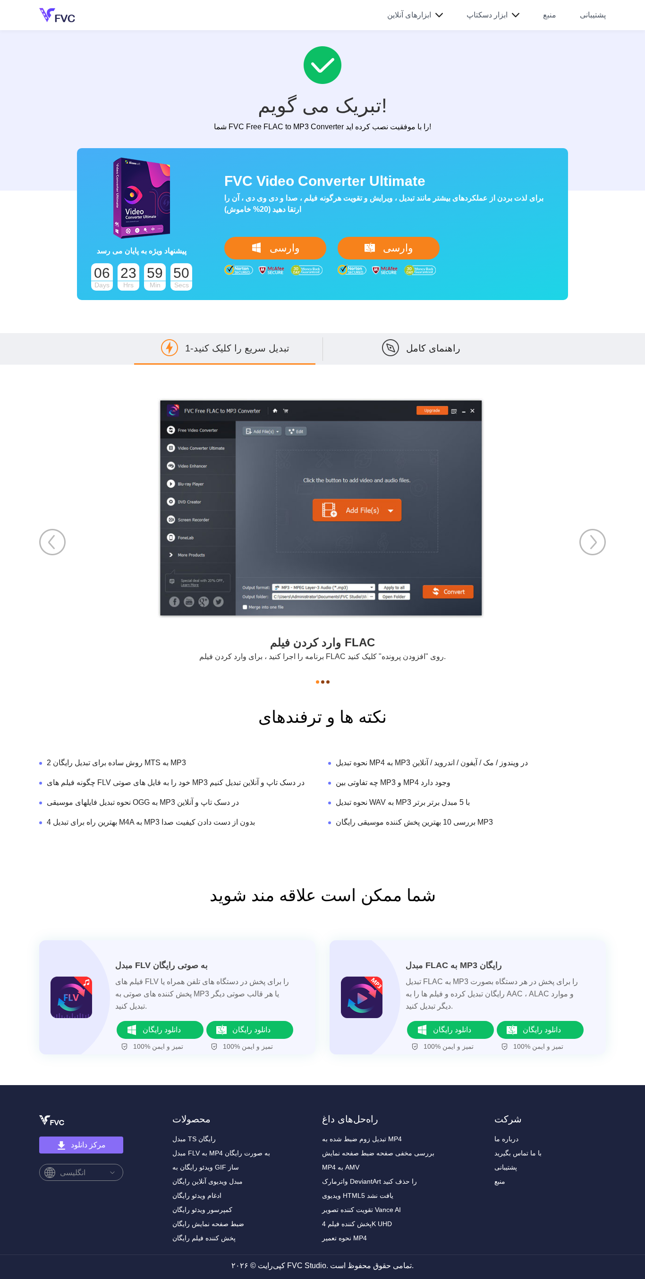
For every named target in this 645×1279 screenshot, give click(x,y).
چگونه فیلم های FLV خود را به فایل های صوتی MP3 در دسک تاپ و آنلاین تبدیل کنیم (176, 782)
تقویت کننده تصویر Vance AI (361, 1209)
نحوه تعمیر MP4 (344, 1238)
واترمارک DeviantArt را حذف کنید (369, 1181)
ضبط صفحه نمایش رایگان (208, 1224)
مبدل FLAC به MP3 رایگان (454, 965)
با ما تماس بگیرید (518, 1153)
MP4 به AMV (340, 1167)
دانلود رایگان (162, 1030)
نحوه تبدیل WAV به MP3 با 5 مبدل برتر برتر (403, 802)
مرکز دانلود (88, 1145)
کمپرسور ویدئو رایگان (202, 1209)
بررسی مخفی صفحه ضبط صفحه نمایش (378, 1153)
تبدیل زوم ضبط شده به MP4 (362, 1139)
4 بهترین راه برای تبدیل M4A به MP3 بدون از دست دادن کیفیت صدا (151, 822)
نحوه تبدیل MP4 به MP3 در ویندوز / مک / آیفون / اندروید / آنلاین (432, 763)
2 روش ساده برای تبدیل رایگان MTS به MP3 (116, 763)
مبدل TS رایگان (194, 1139)
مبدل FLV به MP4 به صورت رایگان (221, 1153)
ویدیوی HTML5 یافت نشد (357, 1195)
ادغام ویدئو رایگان (196, 1195)
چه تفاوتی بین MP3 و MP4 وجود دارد (393, 782)
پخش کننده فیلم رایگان (204, 1238)
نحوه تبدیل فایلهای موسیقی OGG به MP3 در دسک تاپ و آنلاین (143, 802)
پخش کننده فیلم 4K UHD (357, 1224)
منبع (549, 15)
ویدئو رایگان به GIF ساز (205, 1167)
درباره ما (506, 1139)
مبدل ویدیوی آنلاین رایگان (207, 1181)
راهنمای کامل (433, 348)
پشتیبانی (593, 15)
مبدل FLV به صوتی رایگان (161, 965)
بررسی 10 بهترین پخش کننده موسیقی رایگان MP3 (414, 822)
